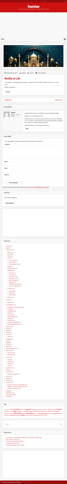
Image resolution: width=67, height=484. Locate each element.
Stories (8, 382)
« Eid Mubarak (7, 100)
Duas (8, 254)
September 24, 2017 (15, 114)
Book (22, 409)
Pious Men (10, 315)
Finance (9, 256)
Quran (8, 376)
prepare (6, 413)
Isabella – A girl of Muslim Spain (16, 386)
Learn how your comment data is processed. (36, 187)
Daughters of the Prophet (14, 307)
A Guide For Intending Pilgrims (14, 441)
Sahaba (9, 318)
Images (8, 344)
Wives (37, 415)
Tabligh (8, 391)
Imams (11, 411)
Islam (7, 346)
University (11, 295)
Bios (19, 409)
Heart (8, 411)
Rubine (19, 482)
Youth (45, 415)
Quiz (7, 369)
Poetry (8, 357)
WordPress (12, 482)
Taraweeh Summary (14, 284)
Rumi (35, 413)
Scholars (9, 320)
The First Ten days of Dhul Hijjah (15, 445)
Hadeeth (8, 339)
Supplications (57, 413)
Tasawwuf (9, 393)
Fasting (11, 273)
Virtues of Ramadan (14, 286)
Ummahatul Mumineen (13, 324)
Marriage (8, 350)
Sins (8, 365)
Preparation (12, 276)
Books (8, 328)
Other (9, 313)
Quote (32, 73)
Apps (7, 248)
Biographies (9, 305)
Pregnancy (10, 355)
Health (9, 266)
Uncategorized (10, 394)
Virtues (9, 297)
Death (9, 252)
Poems (53, 411)
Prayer (57, 411)
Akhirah (8, 246)
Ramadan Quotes (12, 374)
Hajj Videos (12, 262)
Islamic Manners (10, 348)
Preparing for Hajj (14, 264)
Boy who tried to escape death (16, 385)
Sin (37, 413)
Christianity (40, 409)
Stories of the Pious (13, 388)
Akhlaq (11, 409)
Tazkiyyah (13, 415)
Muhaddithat (10, 311)
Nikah (46, 411)
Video (7, 396)
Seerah (8, 380)
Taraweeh (11, 282)
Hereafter (10, 361)
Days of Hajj (12, 260)
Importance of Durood (12, 439)
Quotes (8, 91)
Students (9, 288)
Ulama (18, 415)
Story (46, 413)
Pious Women (11, 316)
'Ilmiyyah (11, 291)
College (11, 293)
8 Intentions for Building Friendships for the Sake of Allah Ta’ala (24, 437)
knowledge (23, 411)
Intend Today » (59, 100)
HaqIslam (33, 6)
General (8, 334)
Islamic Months (11, 268)
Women (41, 415)
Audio (8, 300)
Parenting (10, 353)
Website (6, 174)
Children (34, 409)
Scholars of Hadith (12, 322)
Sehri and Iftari (13, 280)
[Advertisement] (33, 24)
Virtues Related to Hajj (30, 415)
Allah (8, 360)
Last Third (11, 275)
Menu (2, 39)
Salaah (8, 378)
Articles (8, 250)
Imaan (7, 343)
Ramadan (9, 270)
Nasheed (9, 302)
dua (48, 409)
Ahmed (24, 73)
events (8, 330)
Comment (7, 144)
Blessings (9, 326)
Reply (27, 128)
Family (8, 332)
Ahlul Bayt (6, 409)
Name (6, 161)
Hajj (8, 258)
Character (27, 409)
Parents (9, 363)
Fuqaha (9, 309)
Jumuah (19, 411)
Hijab (7, 341)
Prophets (8, 368)
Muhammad (41, 411)
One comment (42, 73)
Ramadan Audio (13, 278)
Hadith (59, 409)
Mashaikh (35, 411)
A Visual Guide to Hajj (12, 443)
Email (6, 168)
